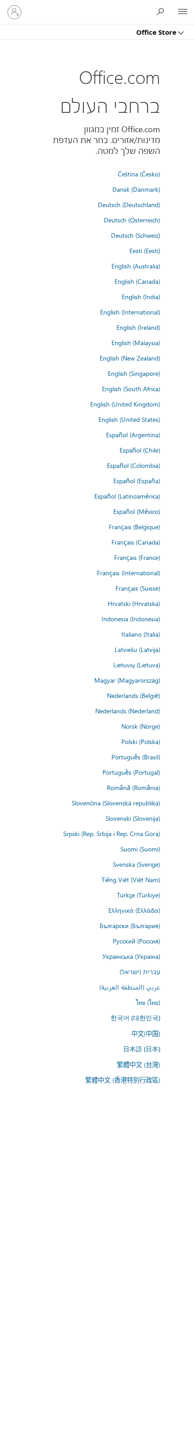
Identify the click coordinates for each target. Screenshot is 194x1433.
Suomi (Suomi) (140, 848)
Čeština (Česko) (139, 173)
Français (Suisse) (137, 587)
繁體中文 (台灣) (138, 1064)
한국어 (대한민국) (135, 1017)
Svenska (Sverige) (136, 864)
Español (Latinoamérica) (127, 495)
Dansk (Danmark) (136, 189)
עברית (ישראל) (140, 971)
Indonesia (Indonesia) (131, 618)
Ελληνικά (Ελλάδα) (134, 910)
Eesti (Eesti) (144, 250)
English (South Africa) (131, 388)
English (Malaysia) (135, 342)
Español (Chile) (140, 449)
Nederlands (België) (133, 695)
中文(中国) (145, 1033)
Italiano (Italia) (140, 633)
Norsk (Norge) (140, 725)
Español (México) (136, 511)
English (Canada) (137, 281)
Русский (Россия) (136, 940)
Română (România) (133, 787)
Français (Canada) (135, 541)
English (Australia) (135, 265)
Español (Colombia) (133, 465)
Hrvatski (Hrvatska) (134, 603)
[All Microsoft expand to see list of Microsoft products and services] (183, 12)
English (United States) (129, 419)
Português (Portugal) (131, 772)
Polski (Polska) (140, 741)
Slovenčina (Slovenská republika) (116, 802)
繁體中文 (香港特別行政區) (122, 1079)
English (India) (141, 296)
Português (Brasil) (135, 756)
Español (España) (136, 480)
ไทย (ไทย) (148, 1002)
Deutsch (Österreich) (132, 219)
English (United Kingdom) (125, 403)
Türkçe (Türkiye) (138, 894)
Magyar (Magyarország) (127, 679)
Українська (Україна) (131, 956)
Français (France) (137, 557)
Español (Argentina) (133, 434)
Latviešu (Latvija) (137, 649)
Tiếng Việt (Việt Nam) (131, 879)
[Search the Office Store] (162, 12)
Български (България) (130, 925)
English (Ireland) (138, 327)
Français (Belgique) (134, 526)
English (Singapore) (134, 373)
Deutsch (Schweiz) (135, 235)
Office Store (157, 32)
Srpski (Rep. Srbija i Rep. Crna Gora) (111, 833)
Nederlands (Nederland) (127, 710)
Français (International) (128, 572)
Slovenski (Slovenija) (133, 818)
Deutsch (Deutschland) (129, 204)
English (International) (130, 311)
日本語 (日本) (141, 1049)
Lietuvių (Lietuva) (136, 664)
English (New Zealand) (130, 357)
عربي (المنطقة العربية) (129, 986)
